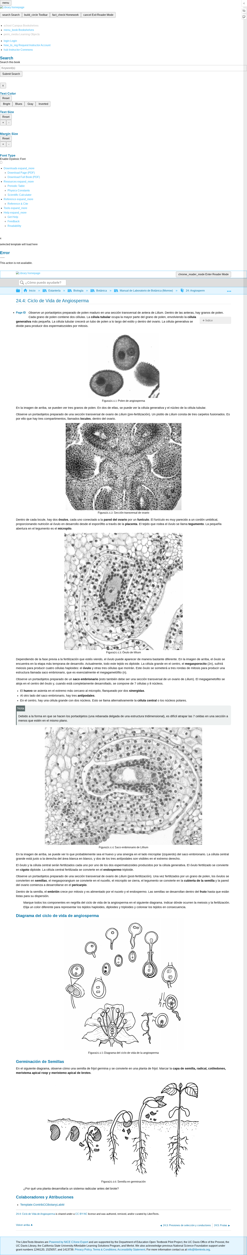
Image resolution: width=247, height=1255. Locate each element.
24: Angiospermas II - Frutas (202, 290)
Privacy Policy (83, 1249)
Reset (5, 98)
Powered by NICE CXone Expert (69, 1242)
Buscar (22, 283)
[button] (13, 221)
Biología (78, 290)
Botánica (102, 290)
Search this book (10, 62)
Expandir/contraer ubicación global (229, 289)
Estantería (54, 290)
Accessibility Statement (131, 1249)
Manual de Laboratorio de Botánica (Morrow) (146, 290)
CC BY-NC (81, 1213)
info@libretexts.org (198, 1249)
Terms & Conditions (104, 1249)
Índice (209, 320)
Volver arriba (23, 1224)
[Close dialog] (2, 257)
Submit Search (11, 73)
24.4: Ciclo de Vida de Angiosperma (35, 1213)
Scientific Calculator (19, 194)
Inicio (32, 290)
